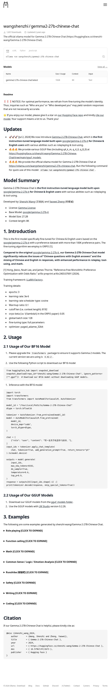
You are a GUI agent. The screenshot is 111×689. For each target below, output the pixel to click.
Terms (105, 686)
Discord (55, 686)
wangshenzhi (15, 26)
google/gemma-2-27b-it (75, 141)
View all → (103, 66)
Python (22, 50)
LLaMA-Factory (34, 279)
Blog (30, 686)
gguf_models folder (62, 502)
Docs (38, 686)
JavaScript (33, 50)
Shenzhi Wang (27, 201)
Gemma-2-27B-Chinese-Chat (67, 137)
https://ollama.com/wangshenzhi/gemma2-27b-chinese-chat (42, 165)
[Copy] (103, 56)
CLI (7, 50)
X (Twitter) (66, 686)
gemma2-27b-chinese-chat (55, 26)
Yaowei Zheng (57, 201)
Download (21, 686)
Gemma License (27, 207)
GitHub (46, 686)
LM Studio (44, 506)
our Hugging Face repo (70, 115)
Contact (77, 686)
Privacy (96, 686)
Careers (86, 686)
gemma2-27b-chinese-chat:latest (22, 80)
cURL (14, 50)
